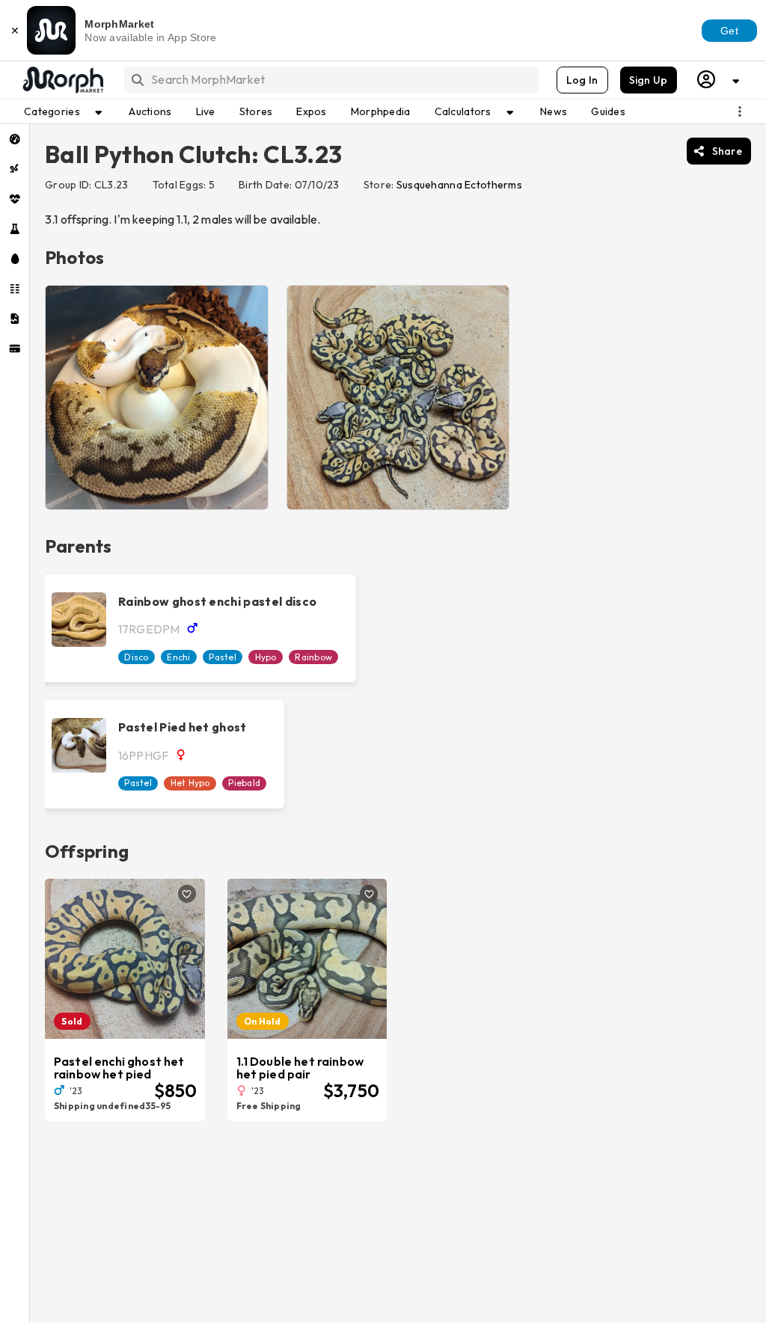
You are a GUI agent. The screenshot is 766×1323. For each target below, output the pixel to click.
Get (729, 31)
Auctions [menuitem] (150, 111)
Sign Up (648, 80)
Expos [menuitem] (311, 111)
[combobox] (330, 79)
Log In (582, 80)
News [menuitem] (553, 111)
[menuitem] (14, 139)
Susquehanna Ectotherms (459, 184)
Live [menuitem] (205, 111)
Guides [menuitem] (608, 111)
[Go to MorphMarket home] (62, 80)
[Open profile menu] (719, 80)
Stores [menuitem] (256, 111)
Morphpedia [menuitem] (381, 111)
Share (727, 151)
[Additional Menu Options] (740, 111)
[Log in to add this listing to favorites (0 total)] (187, 894)
